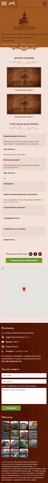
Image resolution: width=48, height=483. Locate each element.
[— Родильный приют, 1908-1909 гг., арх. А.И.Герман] (33, 434)
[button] (24, 289)
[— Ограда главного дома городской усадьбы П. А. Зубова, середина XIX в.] (5, 434)
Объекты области (28, 44)
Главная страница (9, 44)
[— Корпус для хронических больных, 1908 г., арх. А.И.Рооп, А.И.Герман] (24, 425)
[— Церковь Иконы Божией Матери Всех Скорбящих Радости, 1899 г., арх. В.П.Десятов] (5, 444)
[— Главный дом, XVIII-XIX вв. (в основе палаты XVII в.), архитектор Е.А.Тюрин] (5, 425)
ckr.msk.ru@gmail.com (11, 361)
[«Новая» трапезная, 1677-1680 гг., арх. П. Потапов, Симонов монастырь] (15, 453)
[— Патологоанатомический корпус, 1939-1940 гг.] (24, 434)
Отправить (11, 408)
